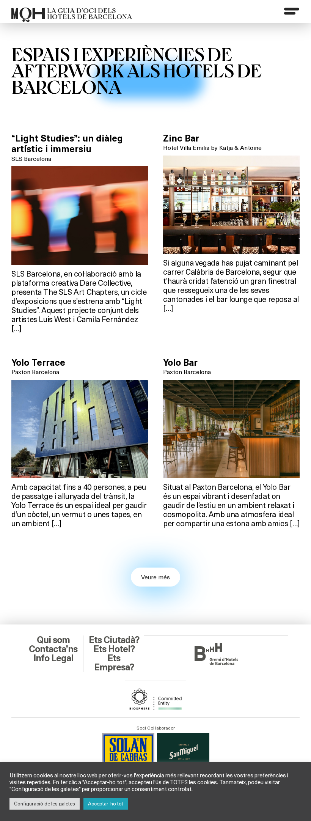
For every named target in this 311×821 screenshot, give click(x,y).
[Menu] (291, 11)
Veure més (155, 577)
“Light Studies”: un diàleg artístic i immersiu (67, 144)
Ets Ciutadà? (114, 640)
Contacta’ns (53, 649)
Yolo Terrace (38, 362)
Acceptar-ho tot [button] (105, 803)
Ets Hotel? (114, 649)
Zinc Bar (181, 138)
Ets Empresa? (114, 663)
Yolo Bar (180, 362)
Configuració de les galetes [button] (44, 803)
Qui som (53, 640)
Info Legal (53, 658)
